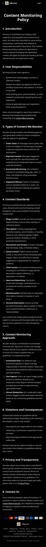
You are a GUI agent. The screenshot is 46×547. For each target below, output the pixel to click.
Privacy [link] (33, 529)
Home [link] (6, 529)
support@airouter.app (25, 118)
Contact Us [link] (21, 531)
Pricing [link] (21, 529)
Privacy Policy (23, 483)
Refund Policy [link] (32, 531)
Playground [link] (14, 529)
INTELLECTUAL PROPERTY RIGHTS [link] (15, 536)
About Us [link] (12, 531)
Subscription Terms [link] (36, 536)
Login (39, 3)
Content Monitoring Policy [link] (23, 534)
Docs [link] (28, 529)
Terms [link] (40, 529)
